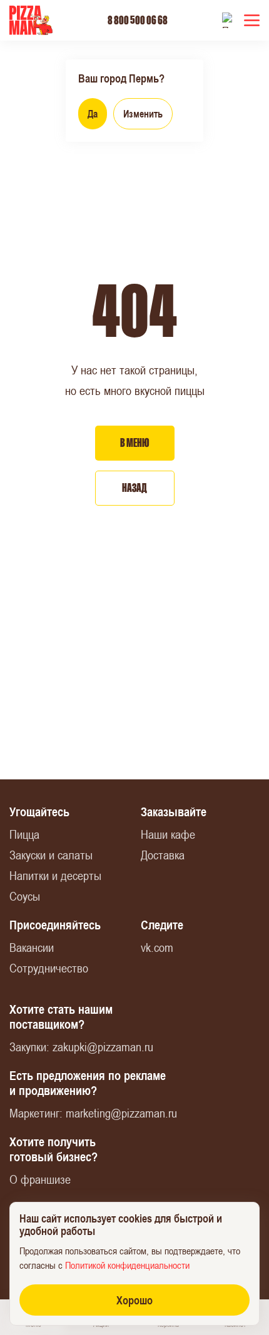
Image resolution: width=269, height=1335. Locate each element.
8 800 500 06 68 (138, 20)
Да (93, 113)
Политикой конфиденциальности (127, 1265)
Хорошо (134, 1300)
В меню (135, 442)
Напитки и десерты (55, 875)
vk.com (157, 947)
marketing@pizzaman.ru (121, 1113)
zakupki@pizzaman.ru (103, 1046)
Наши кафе (168, 834)
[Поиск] (230, 20)
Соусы (24, 896)
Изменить (143, 113)
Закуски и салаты (51, 855)
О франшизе (40, 1179)
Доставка (163, 855)
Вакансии (31, 947)
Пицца (24, 834)
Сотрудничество (48, 968)
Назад (134, 487)
